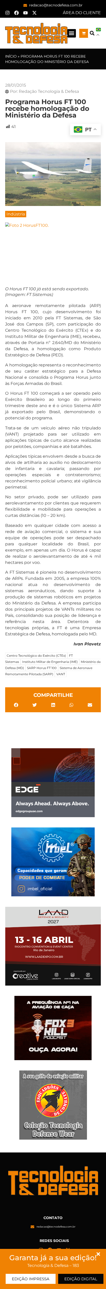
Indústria (15, 214)
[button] (71, 33)
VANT (60, 674)
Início (11, 56)
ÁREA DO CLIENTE (82, 12)
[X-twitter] (34, 13)
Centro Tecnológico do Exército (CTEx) (36, 655)
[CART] (83, 33)
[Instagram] (7, 13)
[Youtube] (25, 13)
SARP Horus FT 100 (42, 668)
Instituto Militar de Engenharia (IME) (50, 662)
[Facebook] (16, 13)
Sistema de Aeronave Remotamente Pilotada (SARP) (48, 671)
